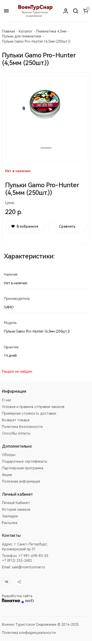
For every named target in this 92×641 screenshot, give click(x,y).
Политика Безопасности (22, 427)
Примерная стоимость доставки (29, 413)
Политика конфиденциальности (29, 633)
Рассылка (9, 523)
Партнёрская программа (22, 468)
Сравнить (67, 226)
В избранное (27, 226)
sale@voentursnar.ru (28, 567)
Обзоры (8, 455)
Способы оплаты (16, 433)
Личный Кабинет (16, 503)
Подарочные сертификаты (24, 461)
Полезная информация (21, 481)
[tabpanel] (46, 118)
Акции (7, 475)
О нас (6, 400)
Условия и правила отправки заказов (33, 407)
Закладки (10, 516)
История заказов (16, 509)
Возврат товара (15, 420)
